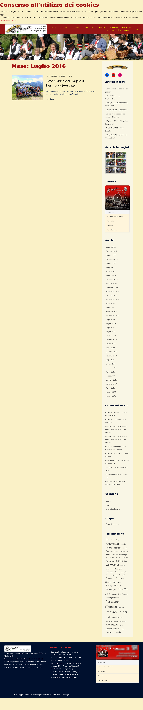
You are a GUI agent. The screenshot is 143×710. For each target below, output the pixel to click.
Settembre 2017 (112, 340)
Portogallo (122, 575)
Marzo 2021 (110, 307)
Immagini (125, 28)
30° (107, 539)
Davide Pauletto (110, 558)
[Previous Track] (109, 198)
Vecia (118, 632)
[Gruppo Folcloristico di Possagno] (26, 28)
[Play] (118, 198)
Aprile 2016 (110, 372)
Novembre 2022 (112, 291)
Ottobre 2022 (111, 295)
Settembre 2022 (112, 299)
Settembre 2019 (112, 315)
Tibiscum (123, 629)
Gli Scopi (63, 28)
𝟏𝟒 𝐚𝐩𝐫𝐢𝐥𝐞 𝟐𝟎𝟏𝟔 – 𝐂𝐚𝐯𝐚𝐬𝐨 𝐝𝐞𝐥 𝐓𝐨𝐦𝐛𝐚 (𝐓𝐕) (65, 671)
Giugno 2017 (111, 344)
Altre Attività (113, 30)
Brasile (109, 551)
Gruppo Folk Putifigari (114, 569)
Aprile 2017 (110, 348)
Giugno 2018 (111, 331)
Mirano (108, 575)
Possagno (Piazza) (113, 585)
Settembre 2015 (112, 384)
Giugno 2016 (111, 364)
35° (112, 540)
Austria (109, 548)
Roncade (115, 621)
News (126, 30)
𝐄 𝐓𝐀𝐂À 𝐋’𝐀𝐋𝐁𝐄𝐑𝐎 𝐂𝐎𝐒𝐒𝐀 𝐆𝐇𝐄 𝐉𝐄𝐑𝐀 (66, 658)
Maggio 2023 (111, 267)
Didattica (118, 558)
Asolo (123, 544)
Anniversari (113, 543)
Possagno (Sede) (112, 597)
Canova (116, 551)
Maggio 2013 (111, 396)
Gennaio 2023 (111, 283)
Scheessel (112, 625)
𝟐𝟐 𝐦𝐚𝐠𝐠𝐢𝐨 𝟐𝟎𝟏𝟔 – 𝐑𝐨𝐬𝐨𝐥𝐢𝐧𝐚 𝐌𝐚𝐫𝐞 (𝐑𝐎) (64, 674)
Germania (112, 565)
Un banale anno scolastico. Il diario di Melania (116, 429)
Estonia (126, 558)
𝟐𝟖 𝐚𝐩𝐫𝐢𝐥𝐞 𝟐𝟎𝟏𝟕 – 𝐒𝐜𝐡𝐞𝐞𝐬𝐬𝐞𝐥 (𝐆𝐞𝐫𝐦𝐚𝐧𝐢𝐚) (64, 677)
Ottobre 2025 (111, 251)
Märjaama (114, 575)
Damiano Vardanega (119, 555)
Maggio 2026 (111, 247)
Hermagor (109, 572)
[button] (137, 29)
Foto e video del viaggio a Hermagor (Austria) (65, 83)
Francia (119, 561)
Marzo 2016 (110, 376)
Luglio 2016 (110, 360)
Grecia (122, 565)
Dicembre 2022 (112, 287)
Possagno (89, 28)
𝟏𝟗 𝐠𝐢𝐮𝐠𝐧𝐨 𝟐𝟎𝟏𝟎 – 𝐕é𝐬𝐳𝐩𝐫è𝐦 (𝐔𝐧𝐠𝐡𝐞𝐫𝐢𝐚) (65, 666)
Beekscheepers (120, 548)
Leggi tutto (51, 99)
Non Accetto (5, 20)
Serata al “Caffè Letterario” (117, 110)
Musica (102, 28)
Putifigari (121, 607)
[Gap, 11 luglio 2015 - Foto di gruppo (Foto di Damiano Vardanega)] (129, 153)
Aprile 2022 (110, 303)
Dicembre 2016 (112, 352)
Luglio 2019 (110, 320)
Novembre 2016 (112, 356)
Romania (109, 621)
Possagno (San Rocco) (118, 594)
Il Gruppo (76, 28)
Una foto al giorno (113, 509)
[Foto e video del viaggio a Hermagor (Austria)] (28, 87)
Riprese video (117, 617)
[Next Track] (125, 198)
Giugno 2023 (111, 263)
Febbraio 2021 (111, 311)
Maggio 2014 (111, 392)
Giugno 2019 (111, 323)
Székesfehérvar (112, 629)
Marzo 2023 (111, 275)
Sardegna (123, 621)
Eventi (63, 76)
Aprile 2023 (110, 271)
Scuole (121, 625)
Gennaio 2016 (111, 380)
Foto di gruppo (110, 561)
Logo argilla (124, 572)
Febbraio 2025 (112, 259)
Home (54, 28)
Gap (125, 561)
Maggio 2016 (111, 368)
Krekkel (117, 572)
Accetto (15, 20)
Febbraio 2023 (112, 279)
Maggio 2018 (111, 336)
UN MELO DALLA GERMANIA (62, 655)
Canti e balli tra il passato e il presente (65, 652)
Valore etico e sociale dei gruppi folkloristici (66, 663)
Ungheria (110, 632)
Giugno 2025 (111, 255)
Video (113, 28)
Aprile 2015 (110, 388)
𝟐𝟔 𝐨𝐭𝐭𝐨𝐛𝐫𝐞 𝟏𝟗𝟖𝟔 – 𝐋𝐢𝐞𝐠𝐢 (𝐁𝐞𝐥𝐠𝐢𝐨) (62, 669)
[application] (117, 197)
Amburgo (117, 540)
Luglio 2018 (110, 328)
